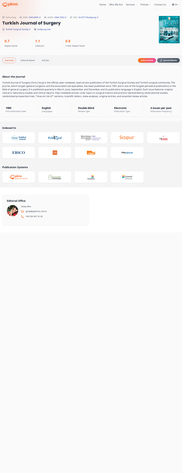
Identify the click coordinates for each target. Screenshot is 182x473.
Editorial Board (28, 60)
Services (130, 4)
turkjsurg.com (44, 29)
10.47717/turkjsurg (87, 17)
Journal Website (170, 60)
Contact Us (160, 4)
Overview (9, 60)
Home (102, 4)
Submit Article (147, 60)
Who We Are (116, 4)
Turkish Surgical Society (17, 29)
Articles (45, 60)
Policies (144, 4)
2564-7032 (59, 17)
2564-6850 (33, 17)
